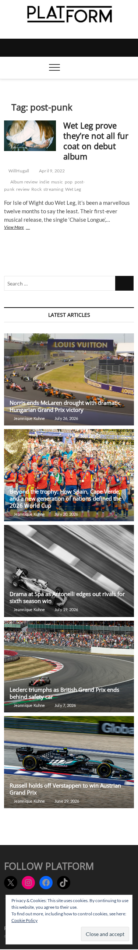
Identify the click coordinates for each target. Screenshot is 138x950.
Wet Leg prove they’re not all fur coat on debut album (95, 141)
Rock (36, 189)
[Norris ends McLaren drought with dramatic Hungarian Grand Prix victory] (69, 379)
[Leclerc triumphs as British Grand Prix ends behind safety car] (69, 667)
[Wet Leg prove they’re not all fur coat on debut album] (30, 135)
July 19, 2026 (66, 609)
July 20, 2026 (66, 514)
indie (44, 182)
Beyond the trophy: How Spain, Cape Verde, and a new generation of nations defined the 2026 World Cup (65, 498)
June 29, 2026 (66, 801)
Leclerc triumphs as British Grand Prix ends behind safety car (64, 693)
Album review (24, 182)
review (22, 189)
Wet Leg (73, 189)
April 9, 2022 (51, 170)
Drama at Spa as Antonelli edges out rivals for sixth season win (67, 597)
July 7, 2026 (65, 705)
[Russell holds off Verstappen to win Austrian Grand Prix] (69, 762)
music (57, 182)
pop (69, 182)
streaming (53, 189)
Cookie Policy (24, 920)
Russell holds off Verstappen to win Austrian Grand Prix (65, 789)
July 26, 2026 (66, 418)
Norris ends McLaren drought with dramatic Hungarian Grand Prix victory (65, 406)
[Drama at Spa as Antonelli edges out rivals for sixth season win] (69, 571)
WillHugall (18, 170)
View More (20, 228)
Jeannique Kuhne (29, 418)
